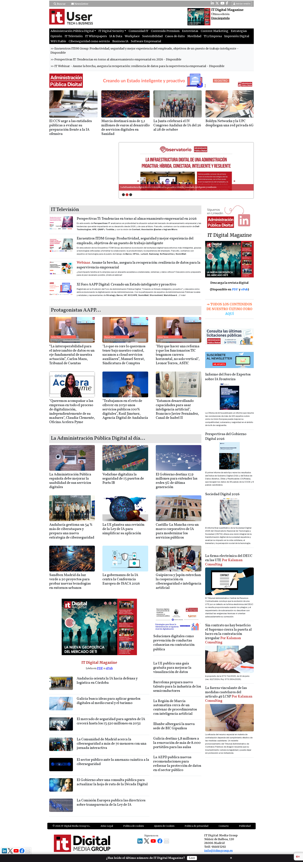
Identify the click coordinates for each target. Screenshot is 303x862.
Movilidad (194, 36)
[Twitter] (217, 3)
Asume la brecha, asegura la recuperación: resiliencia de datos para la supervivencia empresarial (138, 265)
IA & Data (115, 36)
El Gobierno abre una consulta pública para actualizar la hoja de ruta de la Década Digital (112, 782)
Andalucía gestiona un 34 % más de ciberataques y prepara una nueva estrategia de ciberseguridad (71, 531)
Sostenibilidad (152, 36)
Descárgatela (220, 18)
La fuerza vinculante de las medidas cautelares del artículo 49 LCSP (228, 694)
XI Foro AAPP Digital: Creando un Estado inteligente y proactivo (126, 284)
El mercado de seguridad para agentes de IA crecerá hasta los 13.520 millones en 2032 (111, 721)
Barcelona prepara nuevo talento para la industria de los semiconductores (177, 686)
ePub (109, 668)
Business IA (120, 41)
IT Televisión (74, 36)
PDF (100, 668)
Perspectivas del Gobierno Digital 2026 (225, 436)
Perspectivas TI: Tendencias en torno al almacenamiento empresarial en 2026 (137, 218)
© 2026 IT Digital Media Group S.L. (71, 826)
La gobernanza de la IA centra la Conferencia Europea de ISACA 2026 (121, 579)
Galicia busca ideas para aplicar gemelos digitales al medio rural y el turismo (108, 701)
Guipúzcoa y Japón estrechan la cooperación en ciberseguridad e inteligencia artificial (178, 581)
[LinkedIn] (212, 3)
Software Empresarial (146, 41)
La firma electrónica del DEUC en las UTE (228, 560)
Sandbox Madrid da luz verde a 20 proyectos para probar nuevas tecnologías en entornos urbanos (70, 581)
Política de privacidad (196, 826)
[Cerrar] (231, 857)
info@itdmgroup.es (218, 850)
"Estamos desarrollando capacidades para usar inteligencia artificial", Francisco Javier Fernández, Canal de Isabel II (177, 410)
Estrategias (239, 31)
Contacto (224, 826)
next (244, 166)
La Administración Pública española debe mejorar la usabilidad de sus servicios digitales (70, 481)
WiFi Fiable (58, 41)
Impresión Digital (236, 36)
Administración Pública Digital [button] (72, 31)
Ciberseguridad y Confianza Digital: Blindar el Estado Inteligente (151, 187)
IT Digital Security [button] (111, 31)
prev (127, 166)
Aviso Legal (107, 826)
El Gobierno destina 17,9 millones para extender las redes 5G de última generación (176, 481)
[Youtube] (222, 3)
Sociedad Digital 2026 (222, 494)
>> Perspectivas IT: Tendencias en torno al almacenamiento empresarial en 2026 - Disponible (115, 59)
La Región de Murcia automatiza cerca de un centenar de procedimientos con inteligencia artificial (175, 707)
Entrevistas (190, 31)
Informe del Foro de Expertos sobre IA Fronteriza (228, 377)
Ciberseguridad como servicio (89, 41)
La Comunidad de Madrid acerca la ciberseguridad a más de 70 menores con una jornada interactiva (111, 743)
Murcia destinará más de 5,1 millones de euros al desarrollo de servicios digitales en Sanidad (125, 127)
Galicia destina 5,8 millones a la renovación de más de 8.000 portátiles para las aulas (177, 743)
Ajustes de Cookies (164, 826)
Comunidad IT (138, 31)
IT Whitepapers (96, 36)
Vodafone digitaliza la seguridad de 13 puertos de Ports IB (123, 479)
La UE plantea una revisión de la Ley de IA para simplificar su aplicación (123, 529)
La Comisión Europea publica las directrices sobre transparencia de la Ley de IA (111, 802)
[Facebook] (227, 3)
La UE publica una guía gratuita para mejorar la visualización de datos (172, 668)
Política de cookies (133, 826)
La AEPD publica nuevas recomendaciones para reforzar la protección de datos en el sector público (177, 764)
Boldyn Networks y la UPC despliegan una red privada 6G (229, 123)
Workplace (132, 36)
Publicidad (245, 826)
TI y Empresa (213, 36)
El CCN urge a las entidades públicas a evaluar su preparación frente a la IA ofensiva (70, 127)
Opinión (56, 36)
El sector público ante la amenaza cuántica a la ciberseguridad (113, 762)
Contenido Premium (165, 31)
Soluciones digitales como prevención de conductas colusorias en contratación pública (174, 643)
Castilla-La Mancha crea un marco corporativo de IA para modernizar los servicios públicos (177, 531)
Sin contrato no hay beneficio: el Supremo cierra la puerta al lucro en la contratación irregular (228, 634)
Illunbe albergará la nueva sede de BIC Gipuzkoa (174, 726)
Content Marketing (214, 31)
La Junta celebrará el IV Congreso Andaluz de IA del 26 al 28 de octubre (177, 125)
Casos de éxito (175, 36)
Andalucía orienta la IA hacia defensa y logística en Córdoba (107, 680)
